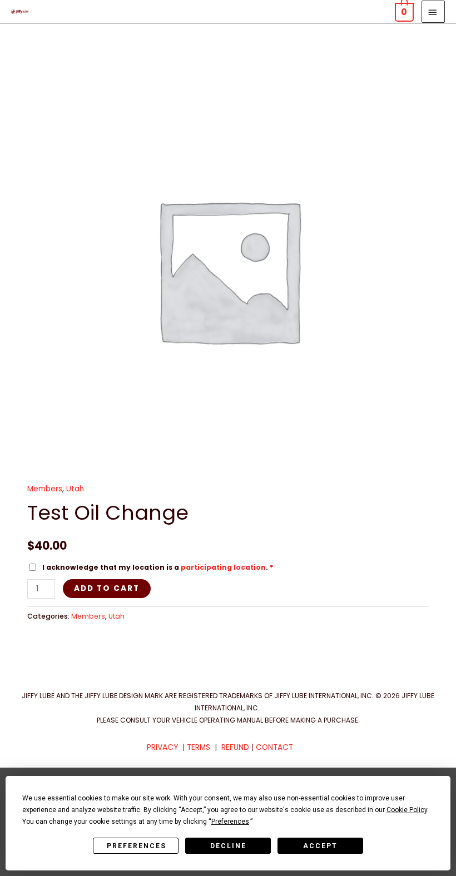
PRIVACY (162, 747)
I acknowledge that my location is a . (157, 567)
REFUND (235, 747)
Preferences (136, 846)
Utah (75, 489)
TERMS (198, 747)
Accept (320, 846)
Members (44, 489)
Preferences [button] (230, 821)
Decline (228, 846)
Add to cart (107, 588)
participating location (223, 567)
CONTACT (274, 747)
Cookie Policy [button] (406, 810)
